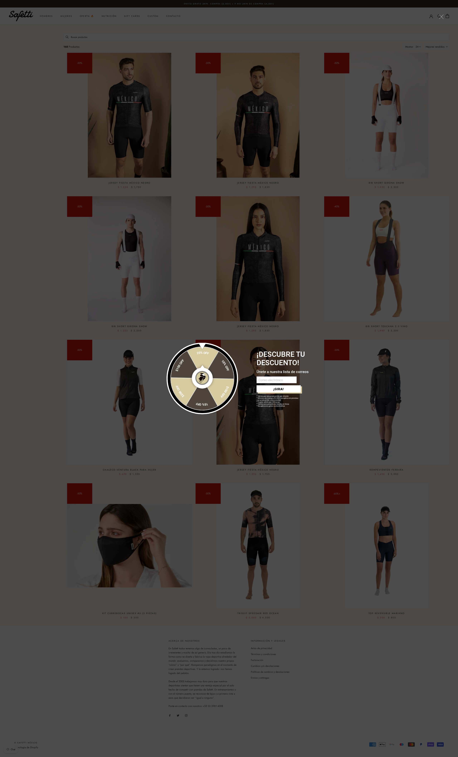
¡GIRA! (278, 389)
